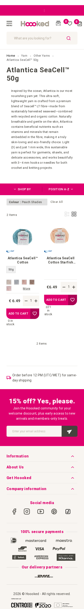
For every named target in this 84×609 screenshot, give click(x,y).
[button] (35, 313)
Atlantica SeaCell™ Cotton (23, 260)
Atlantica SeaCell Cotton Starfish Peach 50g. (61, 260)
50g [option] (11, 269)
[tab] (24, 189)
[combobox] (42, 38)
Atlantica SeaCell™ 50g (22, 60)
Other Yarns (42, 55)
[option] (8, 282)
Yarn (24, 55)
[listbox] (22, 272)
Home (11, 55)
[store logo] (35, 24)
